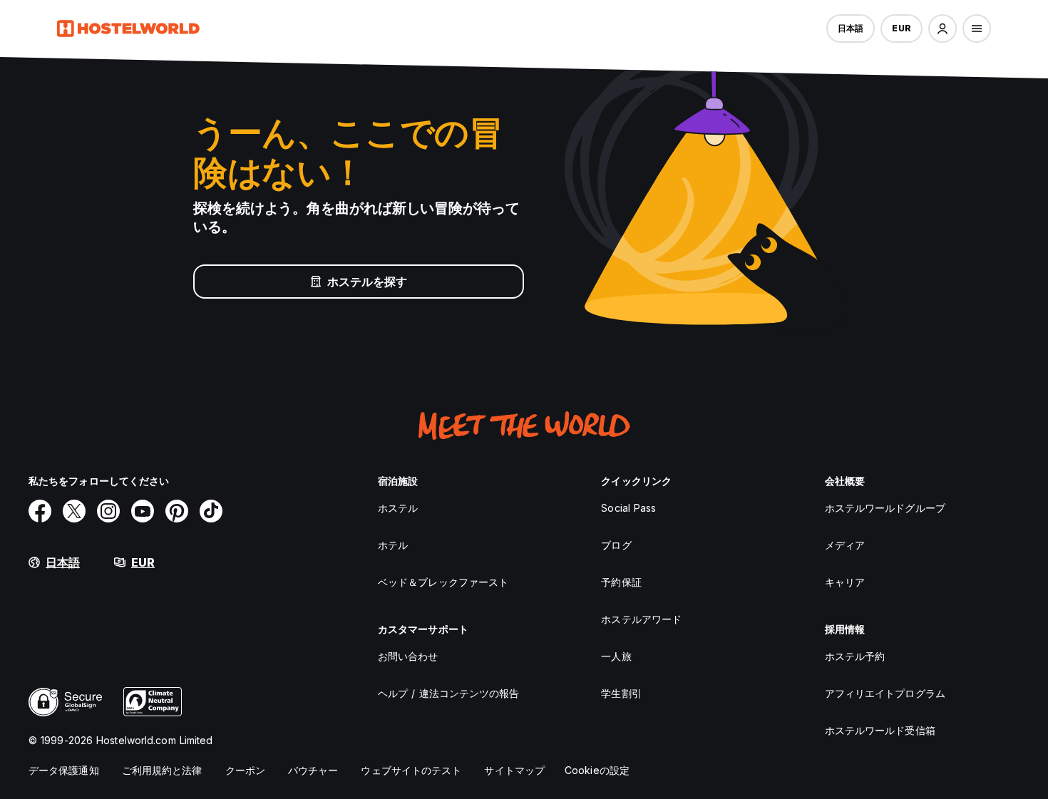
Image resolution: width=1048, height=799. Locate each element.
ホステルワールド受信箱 (880, 730)
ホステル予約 (855, 656)
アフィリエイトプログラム (885, 693)
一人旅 (616, 656)
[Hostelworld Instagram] (108, 511)
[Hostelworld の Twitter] (74, 511)
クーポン (245, 770)
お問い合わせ (408, 656)
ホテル (393, 545)
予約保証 (621, 582)
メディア (845, 545)
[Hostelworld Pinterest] (176, 511)
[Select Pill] (942, 28)
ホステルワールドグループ (885, 508)
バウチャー (313, 770)
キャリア (845, 582)
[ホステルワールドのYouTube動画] (142, 511)
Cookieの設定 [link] (597, 770)
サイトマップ (514, 770)
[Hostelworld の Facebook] (40, 511)
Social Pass (628, 508)
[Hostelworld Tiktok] (211, 511)
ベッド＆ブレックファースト (443, 582)
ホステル (398, 508)
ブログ (616, 545)
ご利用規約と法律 (162, 770)
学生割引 (621, 693)
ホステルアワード (641, 619)
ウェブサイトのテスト (411, 770)
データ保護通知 (64, 770)
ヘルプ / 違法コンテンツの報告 (449, 693)
